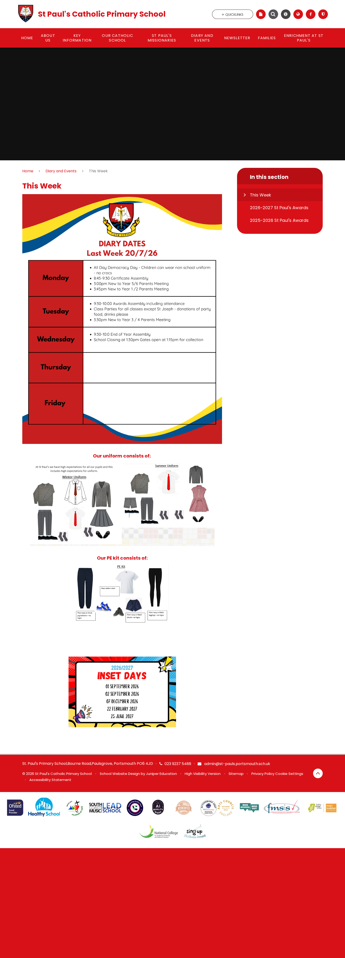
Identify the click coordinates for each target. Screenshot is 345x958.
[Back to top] (318, 773)
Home (27, 171)
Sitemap (236, 773)
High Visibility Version (203, 773)
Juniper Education (161, 773)
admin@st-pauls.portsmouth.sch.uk (236, 763)
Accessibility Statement (50, 779)
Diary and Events (61, 171)
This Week (98, 171)
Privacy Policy (262, 773)
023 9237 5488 (178, 763)
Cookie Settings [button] (289, 773)
